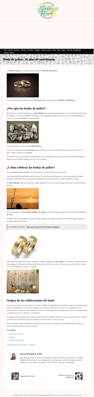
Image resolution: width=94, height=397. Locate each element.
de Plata (38, 310)
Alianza (12, 337)
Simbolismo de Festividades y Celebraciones (23, 345)
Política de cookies (55, 395)
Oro (68, 310)
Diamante (20, 313)
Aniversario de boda (16, 334)
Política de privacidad (76, 395)
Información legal (65, 395)
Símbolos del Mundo (28, 395)
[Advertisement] (47, 35)
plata (61, 319)
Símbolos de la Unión (16, 340)
